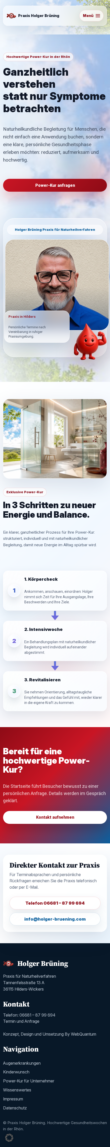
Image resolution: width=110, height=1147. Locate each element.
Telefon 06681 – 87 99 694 (55, 903)
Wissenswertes (17, 1089)
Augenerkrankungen (22, 1063)
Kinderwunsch (16, 1071)
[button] (9, 1137)
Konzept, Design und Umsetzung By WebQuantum (49, 1034)
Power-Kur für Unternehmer (28, 1080)
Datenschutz (15, 1107)
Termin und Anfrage (21, 1021)
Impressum (13, 1098)
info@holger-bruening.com (55, 919)
